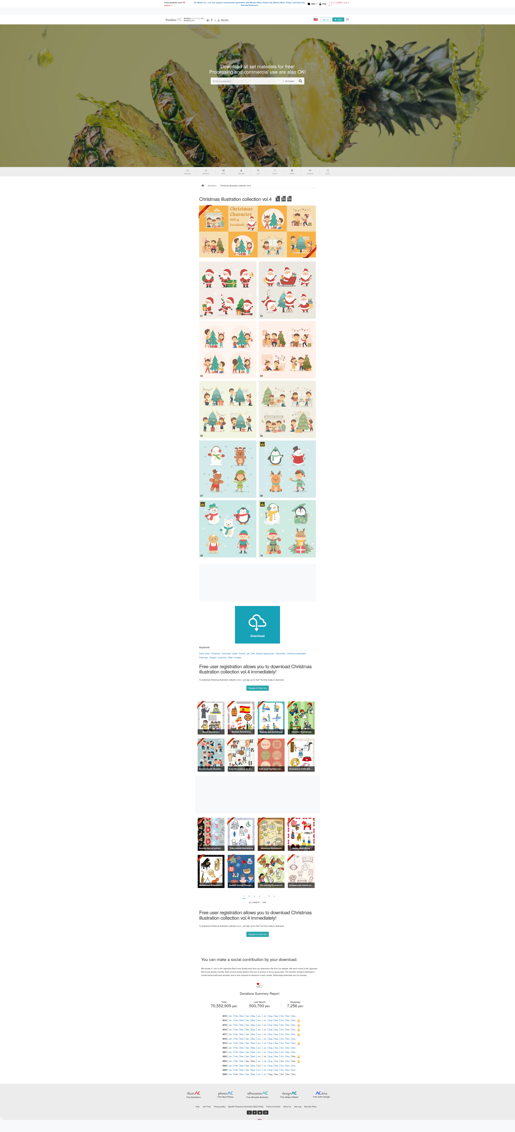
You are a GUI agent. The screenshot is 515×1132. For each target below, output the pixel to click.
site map (297, 1106)
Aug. (271, 1015)
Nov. (288, 1015)
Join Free (207, 1106)
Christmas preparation (296, 653)
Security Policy (310, 1106)
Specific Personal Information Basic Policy (246, 1106)
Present (242, 653)
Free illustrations (194, 1097)
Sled (253, 653)
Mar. (242, 1015)
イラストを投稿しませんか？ (339, 3)
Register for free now (257, 688)
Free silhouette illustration (257, 1097)
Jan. (230, 1015)
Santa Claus (204, 653)
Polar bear (203, 657)
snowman (222, 657)
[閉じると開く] (1, 1118)
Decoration (280, 653)
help (197, 1106)
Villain (230, 657)
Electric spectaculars (265, 653)
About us (287, 1106)
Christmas (215, 653)
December (226, 653)
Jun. (259, 1015)
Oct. (282, 1015)
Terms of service (273, 1106)
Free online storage (321, 1096)
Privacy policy (219, 1106)
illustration (212, 185)
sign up (326, 19)
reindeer (237, 657)
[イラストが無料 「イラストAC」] (174, 19)
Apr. (247, 1015)
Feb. (236, 1015)
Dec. (294, 1015)
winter (235, 653)
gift (248, 653)
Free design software (289, 1097)
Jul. (265, 1015)
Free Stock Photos (225, 1097)
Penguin (213, 657)
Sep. (277, 1015)
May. (253, 1015)
